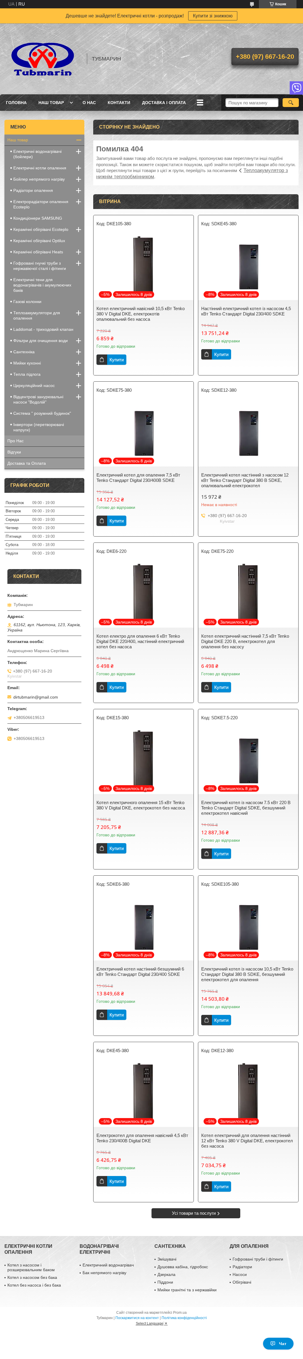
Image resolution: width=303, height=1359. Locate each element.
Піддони (165, 1282)
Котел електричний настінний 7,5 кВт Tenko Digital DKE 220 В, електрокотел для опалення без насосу (245, 641)
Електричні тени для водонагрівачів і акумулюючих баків (42, 285)
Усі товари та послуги (194, 1213)
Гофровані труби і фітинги (258, 1259)
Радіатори (242, 1266)
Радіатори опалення (33, 190)
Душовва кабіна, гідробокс (182, 1266)
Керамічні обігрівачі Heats (38, 252)
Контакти (119, 102)
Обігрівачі (242, 1282)
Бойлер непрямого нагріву (39, 179)
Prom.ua (180, 1313)
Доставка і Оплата (164, 102)
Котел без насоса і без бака (34, 1285)
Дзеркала (166, 1274)
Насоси (240, 1274)
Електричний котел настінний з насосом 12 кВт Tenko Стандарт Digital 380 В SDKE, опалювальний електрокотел (245, 480)
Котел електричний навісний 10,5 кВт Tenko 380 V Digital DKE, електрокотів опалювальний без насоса (140, 314)
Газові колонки (27, 301)
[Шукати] (291, 102)
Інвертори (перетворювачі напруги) (38, 427)
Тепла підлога (27, 374)
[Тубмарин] (42, 59)
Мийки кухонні (27, 363)
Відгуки (14, 452)
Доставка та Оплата (26, 463)
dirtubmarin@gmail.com (35, 697)
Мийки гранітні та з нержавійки (187, 1289)
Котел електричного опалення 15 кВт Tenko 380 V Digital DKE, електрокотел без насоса (140, 805)
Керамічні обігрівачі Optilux (39, 240)
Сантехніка (24, 351)
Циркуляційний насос (34, 385)
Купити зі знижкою (213, 15)
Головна (16, 102)
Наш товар (51, 102)
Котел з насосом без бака (32, 1277)
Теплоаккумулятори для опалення (36, 315)
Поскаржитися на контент (137, 1318)
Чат (282, 1343)
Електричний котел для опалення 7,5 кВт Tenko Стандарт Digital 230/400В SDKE (138, 477)
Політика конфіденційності (184, 1318)
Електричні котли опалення (39, 168)
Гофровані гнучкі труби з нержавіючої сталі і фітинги (39, 266)
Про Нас (15, 440)
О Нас (89, 102)
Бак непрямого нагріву (104, 1272)
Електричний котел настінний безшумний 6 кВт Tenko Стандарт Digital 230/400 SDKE (140, 971)
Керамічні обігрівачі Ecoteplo (40, 229)
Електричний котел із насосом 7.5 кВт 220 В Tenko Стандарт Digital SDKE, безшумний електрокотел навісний (246, 808)
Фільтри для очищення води (40, 340)
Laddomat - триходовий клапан (43, 329)
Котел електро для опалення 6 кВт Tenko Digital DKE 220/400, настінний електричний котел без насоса (140, 641)
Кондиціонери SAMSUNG (37, 218)
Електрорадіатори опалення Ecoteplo (40, 204)
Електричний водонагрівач (108, 1265)
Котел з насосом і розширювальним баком (31, 1267)
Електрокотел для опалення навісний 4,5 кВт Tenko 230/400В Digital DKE (142, 1138)
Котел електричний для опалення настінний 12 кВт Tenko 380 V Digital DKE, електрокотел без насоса (247, 1141)
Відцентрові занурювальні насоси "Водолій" (38, 399)
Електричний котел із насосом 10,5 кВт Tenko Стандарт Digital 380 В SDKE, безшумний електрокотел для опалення (247, 974)
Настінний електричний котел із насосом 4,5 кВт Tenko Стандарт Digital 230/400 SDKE (246, 311)
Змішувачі (166, 1259)
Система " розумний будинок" (42, 413)
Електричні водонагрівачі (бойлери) (37, 154)
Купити (116, 359)
